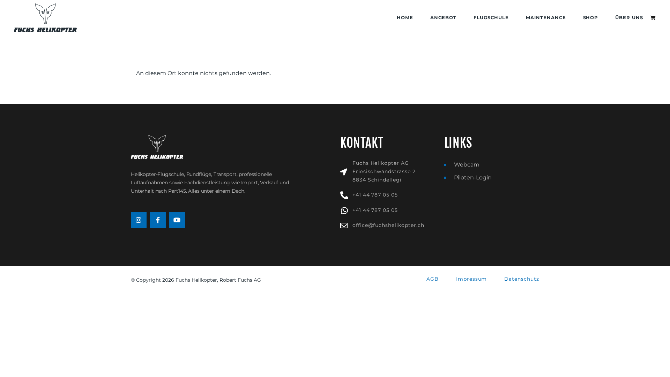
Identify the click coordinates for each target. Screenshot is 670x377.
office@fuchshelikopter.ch (388, 225)
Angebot (443, 17)
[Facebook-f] (158, 220)
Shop (590, 17)
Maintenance (546, 17)
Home (405, 17)
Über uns (629, 17)
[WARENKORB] (653, 17)
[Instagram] (139, 220)
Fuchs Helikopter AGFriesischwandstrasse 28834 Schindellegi (384, 171)
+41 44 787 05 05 (375, 195)
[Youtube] (177, 220)
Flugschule (491, 17)
